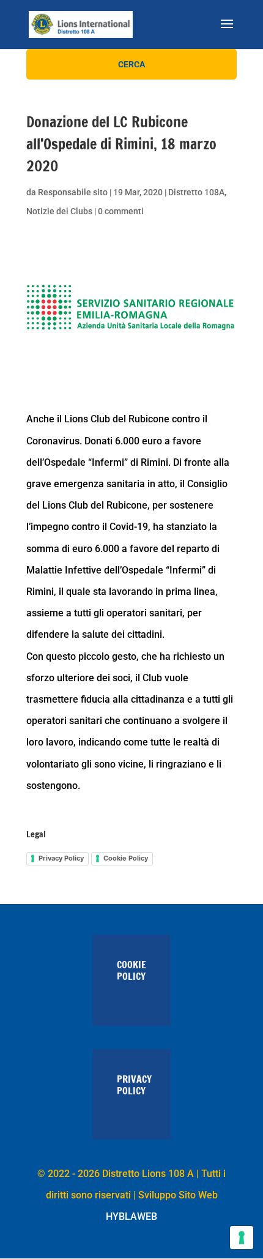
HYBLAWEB (131, 1216)
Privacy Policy (61, 858)
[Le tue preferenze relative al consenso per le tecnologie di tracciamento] (241, 1237)
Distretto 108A (196, 192)
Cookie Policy (125, 858)
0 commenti (121, 211)
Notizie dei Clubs (59, 211)
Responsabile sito (73, 192)
